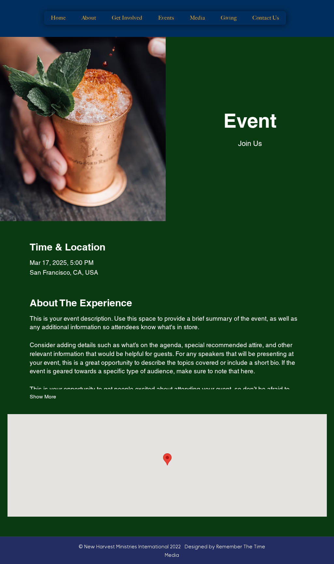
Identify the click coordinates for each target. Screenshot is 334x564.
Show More (43, 397)
